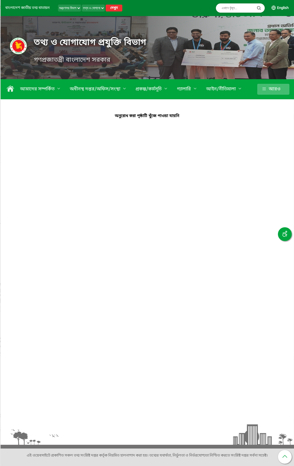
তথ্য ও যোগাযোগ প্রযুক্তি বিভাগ (90, 42)
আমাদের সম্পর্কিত (38, 89)
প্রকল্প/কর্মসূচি (149, 89)
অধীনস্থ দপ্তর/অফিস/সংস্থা (95, 89)
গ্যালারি (184, 89)
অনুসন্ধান (259, 8)
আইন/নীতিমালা (221, 89)
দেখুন (114, 8)
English (283, 8)
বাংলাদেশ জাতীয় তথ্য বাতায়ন (27, 7)
